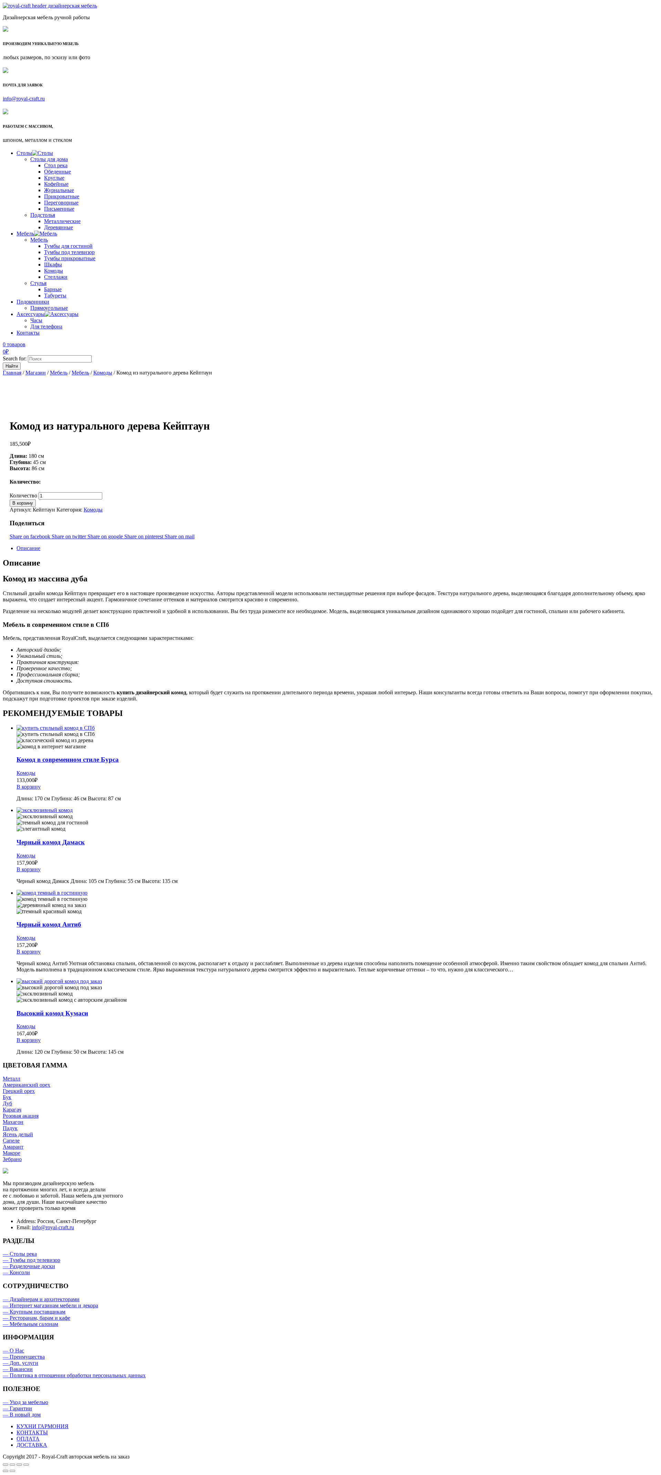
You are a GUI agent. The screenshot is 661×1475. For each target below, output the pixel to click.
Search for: (15, 358)
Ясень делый (18, 1134)
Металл (11, 1079)
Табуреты (55, 295)
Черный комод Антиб (49, 924)
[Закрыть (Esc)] (5, 1465)
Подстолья (42, 215)
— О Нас (13, 1350)
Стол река (55, 165)
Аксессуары (31, 314)
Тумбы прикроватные (69, 258)
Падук (10, 1128)
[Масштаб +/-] (26, 1465)
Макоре (11, 1153)
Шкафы (53, 264)
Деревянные (58, 227)
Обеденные (57, 172)
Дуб (7, 1103)
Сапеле (11, 1141)
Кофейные (56, 184)
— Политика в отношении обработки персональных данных (74, 1375)
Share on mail (180, 536)
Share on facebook (31, 536)
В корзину (22, 503)
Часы (36, 320)
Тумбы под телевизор (69, 252)
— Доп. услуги (20, 1363)
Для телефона (46, 326)
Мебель (25, 233)
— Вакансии (18, 1369)
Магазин (35, 373)
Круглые (54, 178)
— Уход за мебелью (25, 1402)
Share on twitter (69, 536)
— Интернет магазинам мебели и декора (50, 1305)
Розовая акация (21, 1116)
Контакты (28, 333)
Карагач (12, 1110)
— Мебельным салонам (30, 1324)
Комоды (53, 271)
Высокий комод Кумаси (52, 1013)
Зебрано (12, 1159)
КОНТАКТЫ (32, 1432)
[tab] (337, 548)
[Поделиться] (12, 1465)
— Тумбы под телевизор (31, 1260)
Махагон (13, 1122)
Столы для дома (49, 159)
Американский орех (26, 1085)
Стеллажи (55, 277)
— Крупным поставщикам (34, 1312)
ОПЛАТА (28, 1439)
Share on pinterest (144, 536)
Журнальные (59, 190)
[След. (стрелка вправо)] (12, 1471)
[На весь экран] (19, 1465)
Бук (7, 1097)
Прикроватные (61, 196)
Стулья (38, 283)
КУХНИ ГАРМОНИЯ (43, 1426)
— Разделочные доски (29, 1266)
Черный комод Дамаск (51, 842)
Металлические (62, 221)
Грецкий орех (19, 1091)
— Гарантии (17, 1408)
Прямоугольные (49, 308)
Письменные (59, 209)
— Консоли (16, 1272)
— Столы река (20, 1254)
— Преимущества (24, 1357)
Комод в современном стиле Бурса (68, 759)
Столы (24, 153)
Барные (53, 289)
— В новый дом (22, 1415)
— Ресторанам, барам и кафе (36, 1318)
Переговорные (61, 203)
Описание (28, 548)
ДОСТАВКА (32, 1445)
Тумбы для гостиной (68, 246)
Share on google (105, 536)
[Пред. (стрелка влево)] (5, 1471)
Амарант (13, 1147)
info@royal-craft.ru (24, 99)
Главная (12, 373)
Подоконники (33, 302)
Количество (23, 495)
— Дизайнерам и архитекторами (41, 1299)
